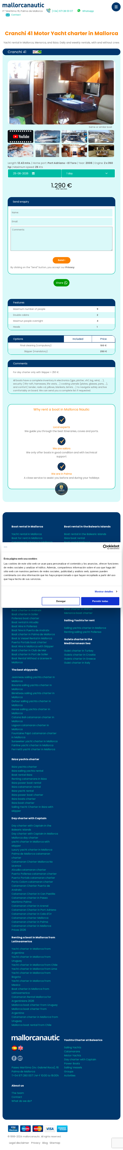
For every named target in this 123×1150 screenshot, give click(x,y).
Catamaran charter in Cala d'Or (32, 914)
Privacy (69, 267)
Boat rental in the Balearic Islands (87, 526)
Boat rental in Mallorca (27, 526)
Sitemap (55, 1143)
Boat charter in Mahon (78, 609)
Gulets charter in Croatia (79, 655)
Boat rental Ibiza (22, 775)
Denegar (61, 601)
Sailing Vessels (73, 1067)
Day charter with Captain (29, 818)
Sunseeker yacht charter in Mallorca (34, 741)
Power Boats (72, 1063)
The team (18, 1093)
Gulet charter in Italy (77, 663)
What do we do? (22, 1101)
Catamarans (72, 1051)
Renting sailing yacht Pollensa (82, 632)
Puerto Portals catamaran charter (33, 878)
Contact (16, 15)
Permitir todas (100, 601)
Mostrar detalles (104, 591)
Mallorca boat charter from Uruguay (35, 1005)
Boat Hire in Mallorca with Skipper (33, 646)
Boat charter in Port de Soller (30, 654)
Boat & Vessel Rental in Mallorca (32, 638)
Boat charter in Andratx (26, 610)
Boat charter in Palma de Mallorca (33, 634)
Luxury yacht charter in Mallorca (32, 850)
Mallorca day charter (25, 838)
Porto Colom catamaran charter (32, 882)
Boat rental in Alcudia (25, 622)
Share (60, 283)
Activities (69, 1075)
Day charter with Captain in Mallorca (35, 834)
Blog (45, 1143)
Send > (61, 260)
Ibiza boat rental (74, 538)
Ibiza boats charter (24, 799)
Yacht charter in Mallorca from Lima (34, 969)
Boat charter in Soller (25, 614)
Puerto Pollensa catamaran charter (34, 874)
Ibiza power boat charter (27, 795)
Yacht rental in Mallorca (27, 534)
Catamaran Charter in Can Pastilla (33, 894)
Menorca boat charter (78, 613)
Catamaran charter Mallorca (30, 918)
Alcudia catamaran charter (29, 870)
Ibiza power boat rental (26, 783)
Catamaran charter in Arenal (30, 906)
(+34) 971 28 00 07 (62, 11)
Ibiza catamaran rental (26, 787)
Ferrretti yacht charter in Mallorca (33, 749)
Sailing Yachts (72, 1047)
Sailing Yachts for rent (79, 620)
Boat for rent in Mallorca (27, 538)
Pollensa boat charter (25, 618)
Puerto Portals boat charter (29, 642)
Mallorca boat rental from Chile (31, 1025)
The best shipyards (24, 670)
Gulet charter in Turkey (78, 651)
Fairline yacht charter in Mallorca (32, 745)
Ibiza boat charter (23, 803)
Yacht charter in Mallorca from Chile (34, 965)
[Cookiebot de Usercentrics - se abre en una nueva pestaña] (105, 547)
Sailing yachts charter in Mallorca (85, 628)
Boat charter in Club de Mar (29, 650)
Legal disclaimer (19, 1143)
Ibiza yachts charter (25, 759)
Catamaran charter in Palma (30, 922)
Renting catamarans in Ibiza (29, 779)
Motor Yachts (72, 1055)
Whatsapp (88, 11)
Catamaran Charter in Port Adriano (34, 910)
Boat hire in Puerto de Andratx (30, 630)
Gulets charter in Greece (80, 659)
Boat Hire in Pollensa (24, 626)
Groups (68, 1071)
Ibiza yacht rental (23, 791)
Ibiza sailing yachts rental (27, 771)
